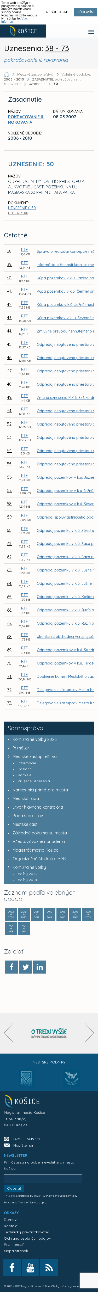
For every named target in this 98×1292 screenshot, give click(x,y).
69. (9, 650)
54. (9, 450)
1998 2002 (88, 914)
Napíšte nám (24, 1145)
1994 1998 (10, 928)
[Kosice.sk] (23, 31)
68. (9, 636)
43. (9, 317)
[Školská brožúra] (49, 1033)
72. (9, 689)
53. (9, 437)
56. (9, 477)
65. (9, 596)
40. (9, 277)
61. (9, 543)
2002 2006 (75, 914)
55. (9, 463)
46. (9, 357)
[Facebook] (11, 967)
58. (9, 503)
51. (9, 410)
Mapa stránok (16, 1250)
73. (9, 703)
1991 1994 (23, 928)
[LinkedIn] (39, 967)
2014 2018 (36, 914)
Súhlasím (85, 12)
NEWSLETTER (15, 1155)
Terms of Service (28, 1202)
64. (9, 583)
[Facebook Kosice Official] (12, 1267)
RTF (24, 249)
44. (9, 331)
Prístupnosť (14, 1244)
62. (9, 556)
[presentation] (8, 1033)
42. (9, 304)
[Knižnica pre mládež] (71, 1081)
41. (9, 291)
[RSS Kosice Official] (49, 1267)
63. (9, 570)
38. (9, 251)
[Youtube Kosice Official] (30, 1267)
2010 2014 (49, 914)
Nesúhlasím (56, 12)
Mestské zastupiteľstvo (35, 756)
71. (9, 676)
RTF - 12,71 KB (18, 213)
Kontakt (11, 1225)
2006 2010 (62, 914)
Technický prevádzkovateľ (26, 1232)
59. (9, 517)
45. (9, 344)
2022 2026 (11, 914)
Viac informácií (14, 20)
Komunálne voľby (29, 867)
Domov (10, 1219)
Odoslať (14, 1188)
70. (9, 663)
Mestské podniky (49, 1062)
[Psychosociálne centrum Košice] (26, 1081)
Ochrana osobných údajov (27, 1238)
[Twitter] (25, 967)
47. (9, 370)
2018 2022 (24, 914)
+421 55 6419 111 (26, 1139)
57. (9, 490)
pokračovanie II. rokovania (26, 119)
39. (9, 264)
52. (9, 424)
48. (9, 384)
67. (9, 623)
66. (9, 610)
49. (9, 397)
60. (9, 530)
